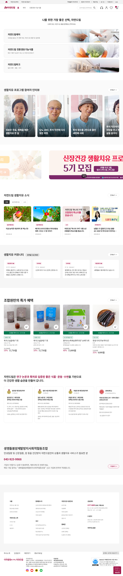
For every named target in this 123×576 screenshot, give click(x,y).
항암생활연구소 (39, 531)
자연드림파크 (39, 515)
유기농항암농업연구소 (41, 525)
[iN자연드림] (6, 2)
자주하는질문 (91, 528)
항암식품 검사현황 (14, 508)
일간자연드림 (16, 202)
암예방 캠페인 (65, 531)
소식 (25, 202)
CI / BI (11, 525)
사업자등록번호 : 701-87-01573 (43, 560)
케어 (24, 8)
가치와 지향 (12, 522)
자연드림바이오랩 (40, 528)
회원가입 (95, 2)
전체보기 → (113, 90)
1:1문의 (89, 516)
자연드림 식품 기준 (14, 505)
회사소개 (7, 553)
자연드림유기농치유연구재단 (42, 535)
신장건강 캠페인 (65, 528)
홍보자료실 (38, 553)
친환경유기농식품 (35, 8)
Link (116, 2)
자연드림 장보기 (25, 2)
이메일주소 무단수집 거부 (60, 564)
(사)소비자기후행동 (40, 512)
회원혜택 (64, 508)
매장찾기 (12, 528)
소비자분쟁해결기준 (59, 562)
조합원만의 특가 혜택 (18, 300)
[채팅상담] (117, 570)
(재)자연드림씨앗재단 (41, 508)
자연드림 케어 (14, 2)
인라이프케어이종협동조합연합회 (43, 505)
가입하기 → (113, 466)
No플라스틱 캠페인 (66, 535)
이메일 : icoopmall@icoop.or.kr (34, 566)
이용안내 (109, 2)
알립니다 (64, 518)
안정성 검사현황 (13, 512)
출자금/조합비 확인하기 (67, 515)
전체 (6, 202)
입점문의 (17, 553)
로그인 (102, 2)
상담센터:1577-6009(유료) (60, 566)
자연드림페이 (65, 512)
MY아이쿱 (64, 505)
